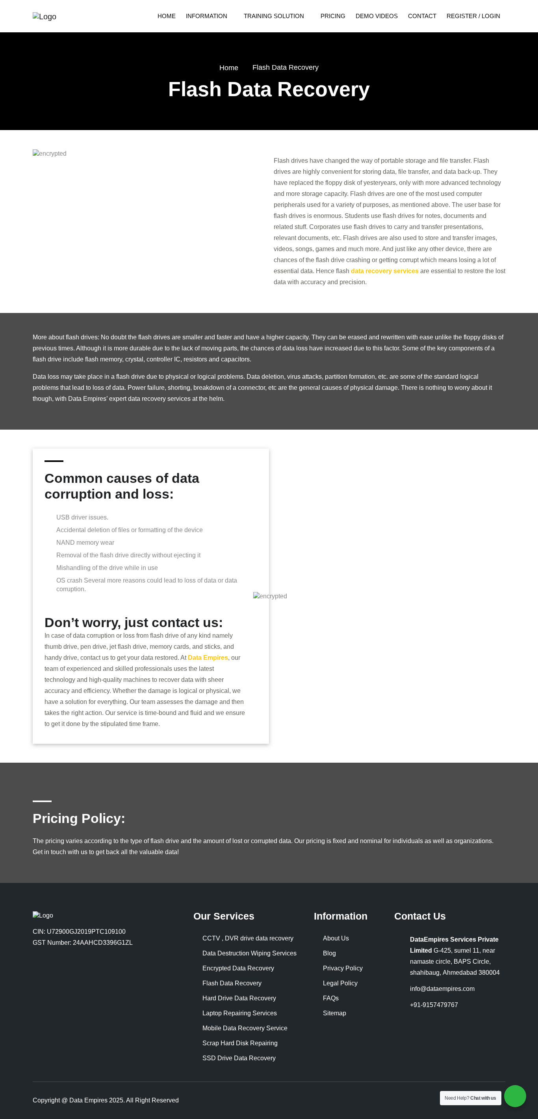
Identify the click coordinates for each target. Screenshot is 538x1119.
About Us (336, 938)
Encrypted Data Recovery (238, 968)
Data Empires (208, 657)
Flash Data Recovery (285, 67)
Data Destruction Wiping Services (249, 953)
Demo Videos (377, 16)
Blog (329, 953)
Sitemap (334, 1013)
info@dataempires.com (442, 988)
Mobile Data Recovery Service (245, 1028)
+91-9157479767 (434, 1005)
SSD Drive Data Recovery (239, 1058)
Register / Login (473, 16)
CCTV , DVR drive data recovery (247, 938)
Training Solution (274, 16)
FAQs (331, 998)
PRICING (333, 16)
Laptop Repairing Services (239, 1013)
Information (206, 16)
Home (167, 16)
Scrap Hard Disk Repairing (240, 1043)
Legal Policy (340, 983)
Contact (422, 16)
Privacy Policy (343, 968)
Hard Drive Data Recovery (239, 998)
